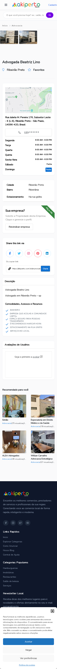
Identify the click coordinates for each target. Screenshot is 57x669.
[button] (52, 610)
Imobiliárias (8, 572)
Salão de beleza (11, 581)
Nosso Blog (8, 550)
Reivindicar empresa (19, 227)
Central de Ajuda (11, 554)
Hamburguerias (10, 568)
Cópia (45, 268)
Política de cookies (27, 665)
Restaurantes (9, 576)
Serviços (7, 585)
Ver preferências (28, 658)
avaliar (36, 357)
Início (5, 25)
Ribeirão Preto (16, 70)
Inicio (5, 537)
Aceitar (28, 641)
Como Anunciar (10, 546)
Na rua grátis (35, 197)
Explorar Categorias (12, 541)
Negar (28, 650)
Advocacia (17, 25)
